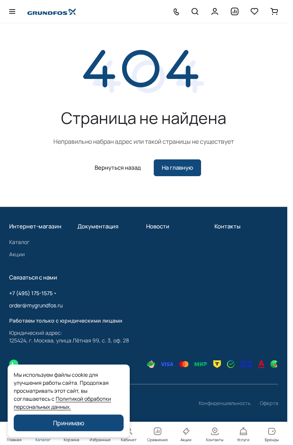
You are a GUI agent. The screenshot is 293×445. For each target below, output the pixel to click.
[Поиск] (195, 11)
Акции (17, 254)
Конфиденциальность (225, 403)
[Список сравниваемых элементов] (234, 11)
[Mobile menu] (12, 11)
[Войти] (215, 11)
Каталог (19, 242)
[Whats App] (13, 364)
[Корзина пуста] (274, 11)
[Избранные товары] (254, 11)
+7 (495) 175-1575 (31, 293)
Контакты (227, 226)
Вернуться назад (118, 168)
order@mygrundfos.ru (36, 305)
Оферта (269, 403)
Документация (97, 226)
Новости (157, 226)
